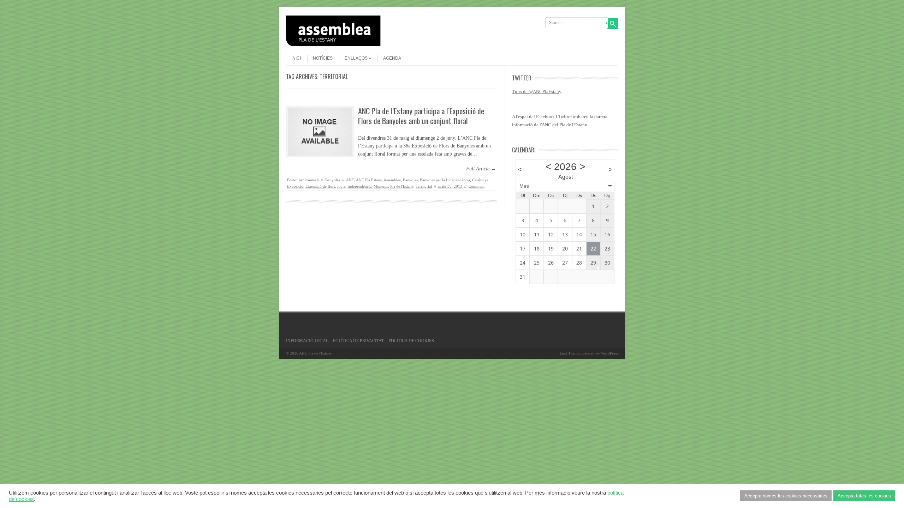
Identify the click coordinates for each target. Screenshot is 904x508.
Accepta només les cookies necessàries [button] (785, 495)
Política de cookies (411, 340)
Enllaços (356, 58)
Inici (296, 58)
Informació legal (307, 340)
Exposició (295, 186)
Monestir (381, 186)
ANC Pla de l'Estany (315, 353)
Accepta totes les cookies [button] (864, 495)
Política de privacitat (358, 340)
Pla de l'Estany (402, 186)
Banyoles (332, 180)
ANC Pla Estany (369, 180)
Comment (476, 186)
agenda (392, 58)
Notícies (323, 58)
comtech (312, 180)
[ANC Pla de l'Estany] (367, 44)
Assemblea (392, 180)
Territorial (424, 186)
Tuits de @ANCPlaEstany (536, 91)
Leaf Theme (569, 353)
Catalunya (480, 180)
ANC (350, 180)
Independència (359, 186)
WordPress (609, 353)
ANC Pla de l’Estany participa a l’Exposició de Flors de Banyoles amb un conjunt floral (421, 116)
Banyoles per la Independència (445, 180)
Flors (341, 186)
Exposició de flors (320, 186)
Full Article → (481, 168)
